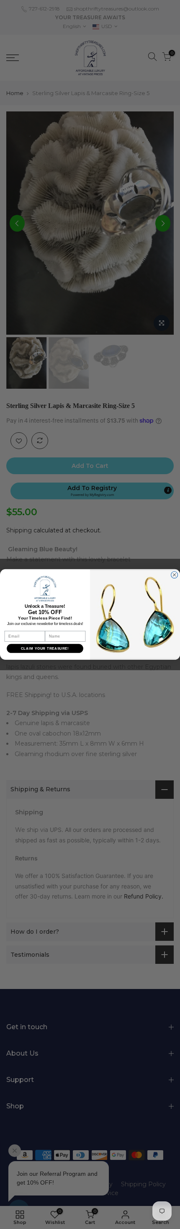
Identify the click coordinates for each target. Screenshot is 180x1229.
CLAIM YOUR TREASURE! (45, 649)
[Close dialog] (174, 574)
